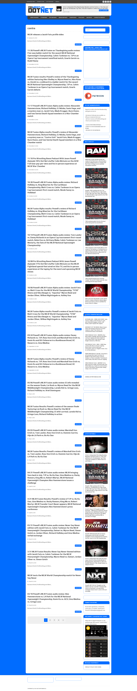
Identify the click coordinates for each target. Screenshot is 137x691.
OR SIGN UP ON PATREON (93, 130)
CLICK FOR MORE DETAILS (93, 124)
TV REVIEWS (44, 17)
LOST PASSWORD (49, 1)
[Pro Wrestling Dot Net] (40, 9)
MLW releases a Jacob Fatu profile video (45, 34)
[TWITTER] (103, 1)
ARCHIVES (89, 17)
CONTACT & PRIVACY (99, 17)
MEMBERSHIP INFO (31, 1)
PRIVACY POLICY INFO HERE (93, 667)
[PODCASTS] (110, 1)
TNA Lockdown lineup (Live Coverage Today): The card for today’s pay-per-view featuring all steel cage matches (96, 280)
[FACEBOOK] (106, 1)
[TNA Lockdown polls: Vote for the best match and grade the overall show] (96, 218)
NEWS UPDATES (34, 17)
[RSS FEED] (108, 1)
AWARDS (57, 1)
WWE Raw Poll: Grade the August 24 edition (74, 7)
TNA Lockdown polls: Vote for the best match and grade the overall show (95, 222)
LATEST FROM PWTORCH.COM (94, 314)
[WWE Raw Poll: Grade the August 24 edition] (59, 11)
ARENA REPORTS (63, 17)
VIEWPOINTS (72, 17)
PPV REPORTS (53, 17)
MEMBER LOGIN (40, 1)
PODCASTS (81, 17)
